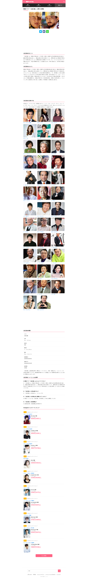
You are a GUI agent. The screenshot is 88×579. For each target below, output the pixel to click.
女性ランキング (49, 5)
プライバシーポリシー (40, 574)
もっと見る (44, 555)
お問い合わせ (30, 574)
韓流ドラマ (60, 5)
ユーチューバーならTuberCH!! (50, 574)
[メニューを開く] (24, 1)
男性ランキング (39, 5)
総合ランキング (28, 5)
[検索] (64, 1)
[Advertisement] (44, 42)
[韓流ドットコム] (29, 1)
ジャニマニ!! (58, 574)
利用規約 (34, 574)
